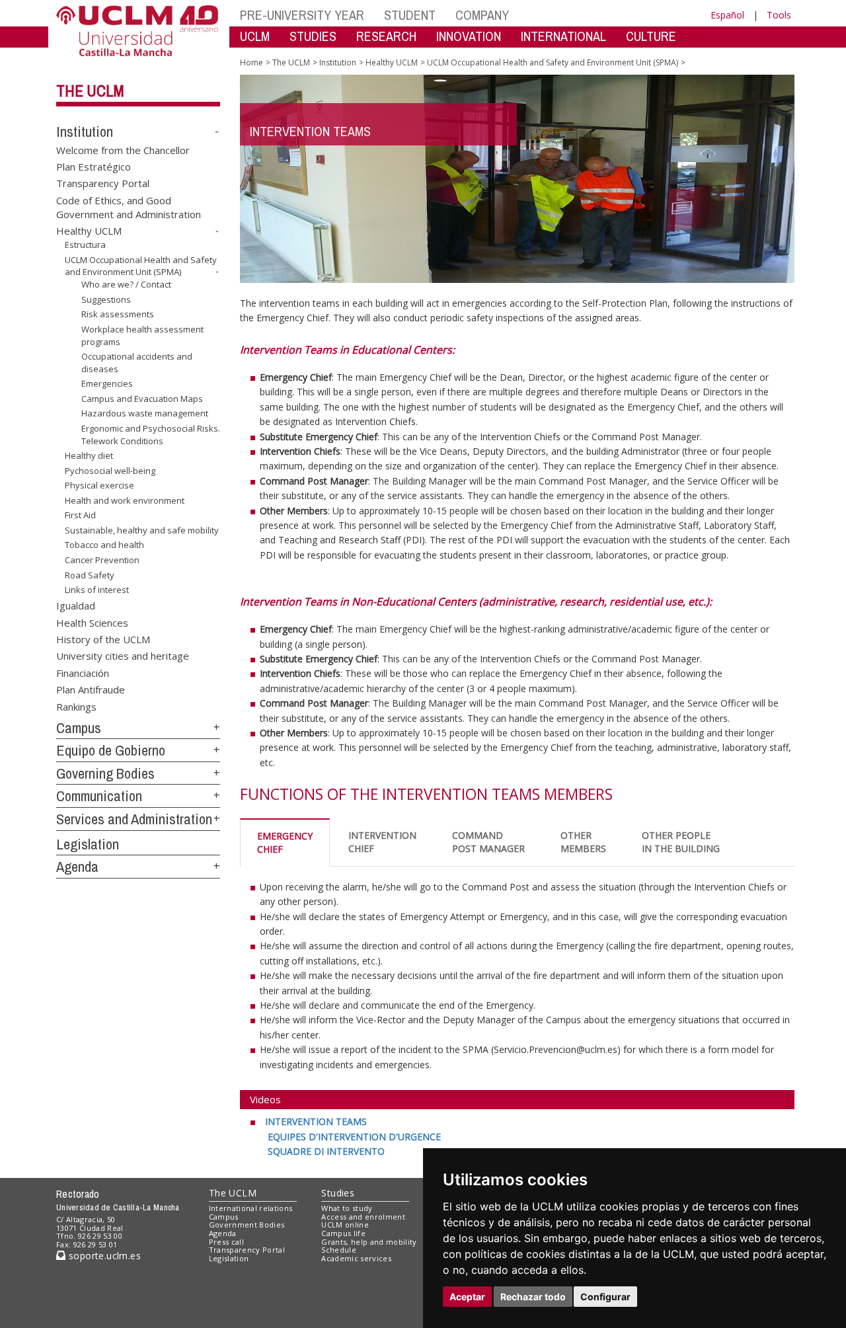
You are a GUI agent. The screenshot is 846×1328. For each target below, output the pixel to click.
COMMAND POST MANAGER (488, 842)
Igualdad (75, 605)
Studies (337, 1193)
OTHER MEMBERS (583, 842)
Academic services (356, 1258)
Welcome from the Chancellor (123, 149)
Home (251, 62)
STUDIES (312, 36)
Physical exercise (99, 485)
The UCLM (90, 90)
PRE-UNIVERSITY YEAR (302, 15)
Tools (779, 15)
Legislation (87, 844)
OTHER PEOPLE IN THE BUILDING (681, 842)
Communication (99, 796)
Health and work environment (124, 500)
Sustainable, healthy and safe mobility (142, 530)
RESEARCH (386, 36)
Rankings (76, 706)
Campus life (343, 1233)
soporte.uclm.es (103, 1255)
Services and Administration (134, 819)
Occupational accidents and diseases (136, 362)
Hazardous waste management (144, 413)
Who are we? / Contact (126, 284)
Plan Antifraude (90, 689)
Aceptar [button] (467, 1296)
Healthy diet (89, 455)
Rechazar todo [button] (533, 1296)
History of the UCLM (103, 638)
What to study (346, 1208)
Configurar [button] (605, 1296)
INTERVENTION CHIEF (382, 842)
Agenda (77, 867)
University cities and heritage (122, 655)
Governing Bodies (105, 773)
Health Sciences (92, 622)
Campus (78, 728)
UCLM (255, 36)
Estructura (85, 245)
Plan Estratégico (93, 166)
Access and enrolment (363, 1217)
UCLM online (345, 1225)
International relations (251, 1208)
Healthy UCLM (89, 230)
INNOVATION (468, 36)
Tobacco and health (104, 545)
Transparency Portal (102, 183)
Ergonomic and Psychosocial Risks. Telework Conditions (150, 434)
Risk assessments (117, 314)
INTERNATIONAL (563, 36)
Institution (84, 131)
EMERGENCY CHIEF (285, 842)
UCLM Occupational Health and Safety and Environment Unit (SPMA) (141, 266)
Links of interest (97, 590)
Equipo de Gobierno (110, 750)
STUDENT (410, 15)
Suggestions (106, 299)
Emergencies (107, 383)
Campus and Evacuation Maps (142, 399)
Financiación (82, 672)
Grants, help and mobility (368, 1242)
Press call (226, 1242)
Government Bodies (247, 1225)
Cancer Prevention (102, 560)
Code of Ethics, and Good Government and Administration (128, 206)
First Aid (80, 515)
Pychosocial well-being (110, 471)
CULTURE (651, 36)
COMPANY (482, 15)
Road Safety (89, 574)
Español (727, 15)
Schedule (338, 1250)
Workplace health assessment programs (142, 335)
